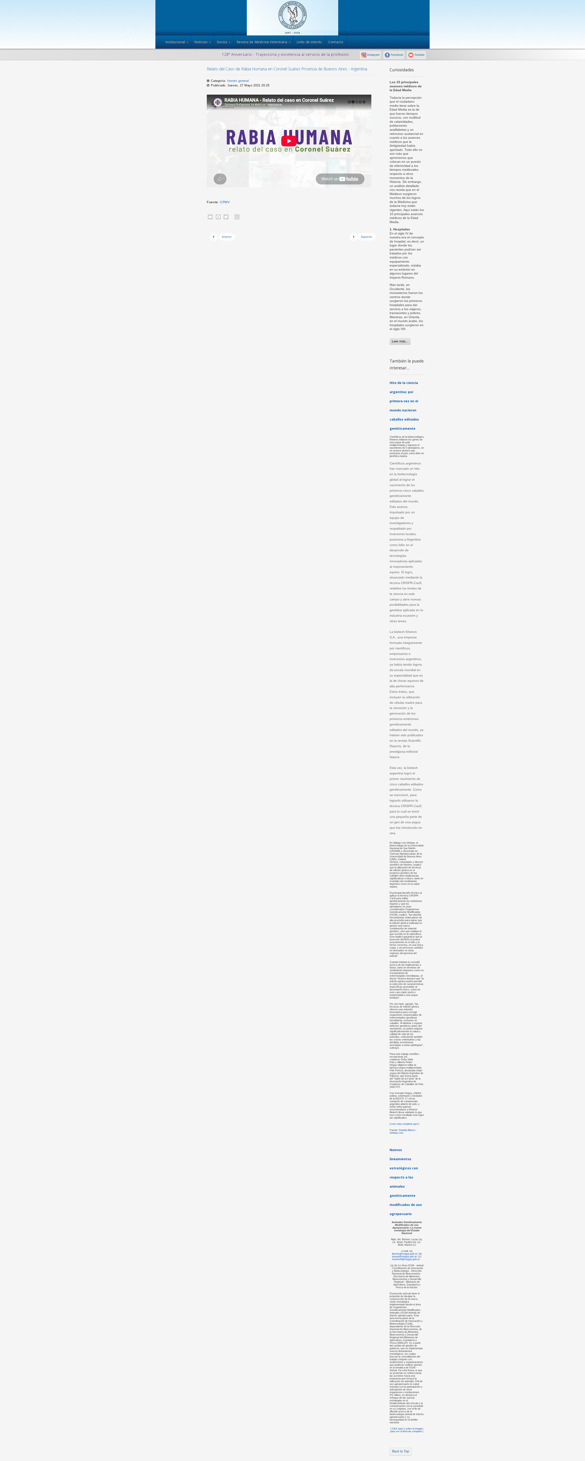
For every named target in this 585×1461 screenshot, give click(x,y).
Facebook (396, 54)
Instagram (373, 54)
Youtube (419, 54)
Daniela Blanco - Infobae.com (403, 1131)
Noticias (200, 42)
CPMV (225, 202)
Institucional (175, 42)
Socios (222, 42)
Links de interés (309, 42)
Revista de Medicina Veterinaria (262, 42)
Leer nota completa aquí (404, 1123)
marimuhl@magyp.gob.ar (406, 1259)
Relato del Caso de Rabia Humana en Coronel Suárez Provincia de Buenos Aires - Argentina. (287, 69)
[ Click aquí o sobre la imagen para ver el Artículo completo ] (406, 1430)
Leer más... (400, 341)
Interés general (238, 81)
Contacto (335, 42)
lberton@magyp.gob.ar (404, 1253)
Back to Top (400, 1451)
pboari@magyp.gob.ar (404, 1256)
